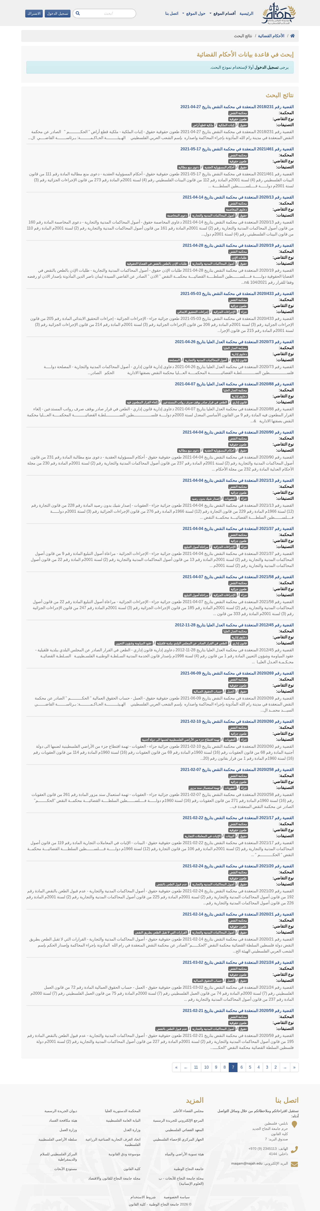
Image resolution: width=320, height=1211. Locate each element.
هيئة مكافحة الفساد (63, 1120)
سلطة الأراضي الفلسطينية (57, 1139)
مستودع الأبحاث (65, 1169)
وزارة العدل (132, 1130)
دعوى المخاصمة (177, 215)
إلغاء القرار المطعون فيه (142, 402)
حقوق (243, 125)
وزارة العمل (68, 1130)
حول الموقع (195, 13)
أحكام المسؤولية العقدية (219, 167)
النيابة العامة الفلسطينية (123, 1120)
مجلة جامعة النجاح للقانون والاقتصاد (114, 1178)
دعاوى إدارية (239, 354)
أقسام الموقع (224, 13)
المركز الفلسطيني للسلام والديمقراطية (58, 1156)
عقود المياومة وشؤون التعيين (134, 643)
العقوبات (230, 498)
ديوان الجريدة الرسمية (60, 1111)
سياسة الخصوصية (177, 1197)
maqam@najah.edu (246, 1163)
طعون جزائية (239, 306)
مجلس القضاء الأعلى (188, 1111)
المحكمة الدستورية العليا (122, 1111)
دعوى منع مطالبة (188, 167)
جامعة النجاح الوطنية (189, 1169)
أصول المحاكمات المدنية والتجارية (213, 215)
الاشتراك (34, 13)
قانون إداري (239, 360)
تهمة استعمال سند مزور (205, 788)
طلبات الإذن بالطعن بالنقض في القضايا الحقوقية (157, 263)
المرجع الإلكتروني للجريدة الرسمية (178, 1120)
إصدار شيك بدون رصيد (206, 498)
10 (206, 1067)
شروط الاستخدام (143, 1197)
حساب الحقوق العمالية (208, 691)
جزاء (244, 312)
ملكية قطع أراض (203, 125)
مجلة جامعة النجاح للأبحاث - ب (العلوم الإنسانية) (181, 1181)
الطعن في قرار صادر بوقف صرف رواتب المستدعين (195, 402)
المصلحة (174, 360)
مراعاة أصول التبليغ (196, 547)
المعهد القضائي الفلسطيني (184, 1130)
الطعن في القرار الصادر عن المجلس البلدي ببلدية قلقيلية (192, 643)
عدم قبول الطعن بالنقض (171, 884)
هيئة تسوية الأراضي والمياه (184, 1154)
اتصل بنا (171, 13)
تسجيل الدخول (57, 13)
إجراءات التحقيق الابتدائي (192, 312)
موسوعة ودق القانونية (124, 1154)
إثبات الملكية (226, 125)
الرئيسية (246, 13)
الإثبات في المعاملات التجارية (202, 836)
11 (196, 1067)
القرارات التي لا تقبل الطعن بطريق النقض (161, 932)
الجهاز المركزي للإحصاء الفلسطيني (178, 1139)
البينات (230, 836)
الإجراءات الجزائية (225, 312)
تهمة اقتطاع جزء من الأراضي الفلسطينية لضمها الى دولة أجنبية (181, 739)
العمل (230, 691)
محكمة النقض (238, 113)
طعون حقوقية (238, 119)
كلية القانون (132, 1169)
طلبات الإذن (239, 257)
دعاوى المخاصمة (236, 209)
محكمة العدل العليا (235, 348)
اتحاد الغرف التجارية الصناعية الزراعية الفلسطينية (113, 1142)
